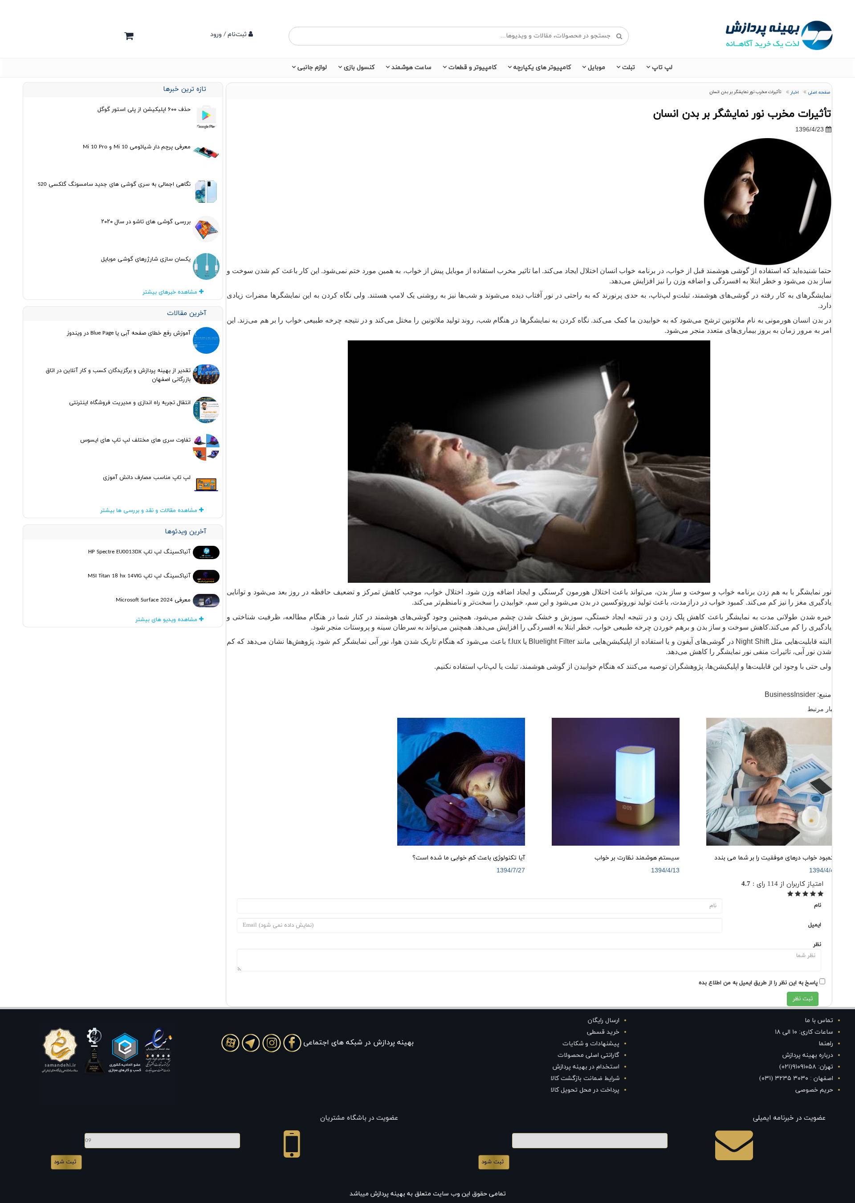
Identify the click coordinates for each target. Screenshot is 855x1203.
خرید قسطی (603, 1032)
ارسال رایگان (603, 1020)
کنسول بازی (359, 67)
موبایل (596, 67)
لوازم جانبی (312, 67)
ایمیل (814, 925)
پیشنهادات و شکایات (590, 1043)
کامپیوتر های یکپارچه (542, 67)
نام (817, 905)
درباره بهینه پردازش (807, 1055)
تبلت (628, 67)
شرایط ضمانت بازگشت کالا (584, 1078)
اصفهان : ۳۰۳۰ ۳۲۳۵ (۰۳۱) (796, 1078)
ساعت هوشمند (411, 67)
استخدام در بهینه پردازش (586, 1067)
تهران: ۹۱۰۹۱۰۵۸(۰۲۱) (806, 1067)
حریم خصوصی (814, 1090)
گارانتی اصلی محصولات (588, 1055)
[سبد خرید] (129, 36)
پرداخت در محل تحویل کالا (584, 1090)
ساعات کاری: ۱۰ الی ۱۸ (804, 1032)
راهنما (825, 1043)
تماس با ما (819, 1020)
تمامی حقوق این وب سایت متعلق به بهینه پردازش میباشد (428, 1194)
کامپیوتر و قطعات (472, 67)
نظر (817, 945)
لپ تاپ (662, 67)
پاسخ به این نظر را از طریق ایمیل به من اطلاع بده (758, 983)
